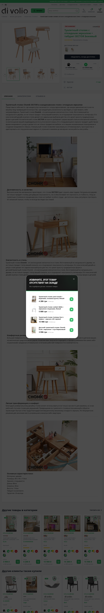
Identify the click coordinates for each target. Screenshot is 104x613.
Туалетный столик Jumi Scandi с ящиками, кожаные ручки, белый (51, 297)
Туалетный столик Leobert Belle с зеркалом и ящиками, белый (51, 308)
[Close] (74, 279)
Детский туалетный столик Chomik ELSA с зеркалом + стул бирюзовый (52, 328)
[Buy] (71, 299)
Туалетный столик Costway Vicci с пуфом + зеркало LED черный (51, 318)
